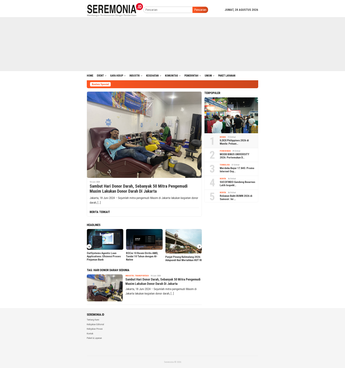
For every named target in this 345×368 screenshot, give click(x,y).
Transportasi (142, 276)
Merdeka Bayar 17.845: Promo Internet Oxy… (237, 170)
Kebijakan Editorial (95, 324)
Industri (129, 276)
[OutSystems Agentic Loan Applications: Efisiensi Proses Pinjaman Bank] (105, 239)
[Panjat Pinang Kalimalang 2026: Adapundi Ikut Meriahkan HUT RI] (183, 241)
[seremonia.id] (115, 9)
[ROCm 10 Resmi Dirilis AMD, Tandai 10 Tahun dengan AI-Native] (144, 239)
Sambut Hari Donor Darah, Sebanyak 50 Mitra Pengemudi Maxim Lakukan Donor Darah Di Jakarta (139, 189)
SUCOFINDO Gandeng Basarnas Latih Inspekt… (237, 183)
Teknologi (225, 165)
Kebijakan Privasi (95, 328)
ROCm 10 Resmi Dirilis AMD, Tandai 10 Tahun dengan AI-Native (142, 256)
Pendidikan (225, 151)
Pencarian (200, 10)
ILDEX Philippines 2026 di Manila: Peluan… (234, 142)
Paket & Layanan (94, 338)
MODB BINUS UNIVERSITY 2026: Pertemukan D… (234, 156)
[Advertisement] (172, 44)
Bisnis (223, 137)
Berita (223, 179)
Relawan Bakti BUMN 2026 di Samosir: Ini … (236, 197)
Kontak (90, 333)
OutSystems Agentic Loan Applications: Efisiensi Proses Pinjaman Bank (104, 256)
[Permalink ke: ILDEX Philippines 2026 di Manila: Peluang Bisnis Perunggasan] (231, 115)
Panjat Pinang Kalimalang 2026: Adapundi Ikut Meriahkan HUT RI (183, 258)
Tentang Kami (93, 319)
